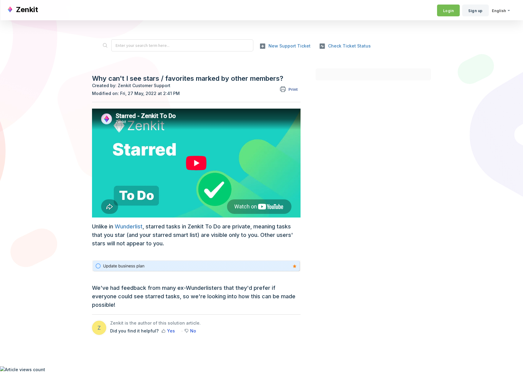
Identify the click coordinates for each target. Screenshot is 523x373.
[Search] (105, 45)
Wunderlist (129, 226)
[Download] (250, 108)
